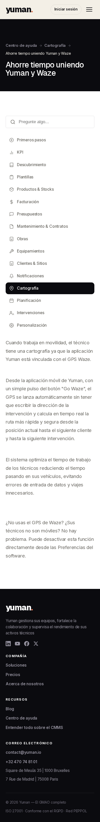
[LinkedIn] (8, 643)
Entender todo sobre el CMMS (34, 727)
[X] (35, 643)
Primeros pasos (31, 140)
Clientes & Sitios (32, 263)
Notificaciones (30, 275)
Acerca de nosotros (25, 683)
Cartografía (55, 45)
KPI (20, 152)
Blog (10, 708)
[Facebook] (26, 643)
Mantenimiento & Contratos (42, 226)
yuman (19, 9)
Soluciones (16, 665)
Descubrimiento (31, 164)
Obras (22, 238)
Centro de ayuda (21, 45)
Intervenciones (30, 312)
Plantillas (25, 177)
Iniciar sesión (66, 9)
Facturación (28, 201)
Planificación (29, 300)
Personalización (32, 325)
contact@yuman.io (23, 752)
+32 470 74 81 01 (21, 761)
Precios (13, 674)
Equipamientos (30, 251)
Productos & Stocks (35, 189)
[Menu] (89, 9)
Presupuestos (29, 214)
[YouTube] (17, 643)
